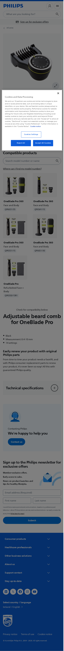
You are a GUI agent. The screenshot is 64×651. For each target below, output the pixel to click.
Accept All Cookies (42, 145)
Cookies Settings (30, 136)
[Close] (56, 93)
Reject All (20, 145)
